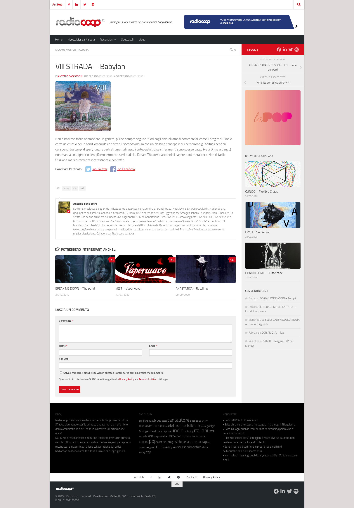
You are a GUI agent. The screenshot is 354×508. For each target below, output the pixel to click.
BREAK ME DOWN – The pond (75, 288)
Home (59, 39)
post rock (162, 441)
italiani (66, 188)
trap (148, 452)
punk (193, 441)
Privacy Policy (126, 379)
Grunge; (144, 431)
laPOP (149, 436)
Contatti (191, 477)
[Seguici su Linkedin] (284, 49)
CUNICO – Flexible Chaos (261, 191)
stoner (205, 447)
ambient (143, 420)
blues (157, 420)
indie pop (188, 431)
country (203, 420)
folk (190, 425)
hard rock (156, 431)
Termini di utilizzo (148, 379)
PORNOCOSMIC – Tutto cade (264, 273)
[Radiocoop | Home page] (80, 22)
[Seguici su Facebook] (279, 49)
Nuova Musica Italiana (81, 39)
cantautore (178, 420)
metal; (164, 436)
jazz (211, 431)
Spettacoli (127, 39)
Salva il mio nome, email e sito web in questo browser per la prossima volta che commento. (113, 372)
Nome (63, 345)
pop (153, 441)
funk (197, 426)
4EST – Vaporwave (127, 288)
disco (165, 426)
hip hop (167, 431)
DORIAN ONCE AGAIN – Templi (278, 298)
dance (157, 425)
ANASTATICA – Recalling (192, 288)
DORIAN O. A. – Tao (272, 332)
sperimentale (192, 447)
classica (194, 420)
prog (75, 188)
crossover (145, 426)
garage (211, 426)
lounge (156, 436)
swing (142, 452)
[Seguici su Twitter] (290, 49)
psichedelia (181, 442)
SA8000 (59, 424)
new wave (178, 435)
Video (142, 39)
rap (204, 441)
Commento (66, 320)
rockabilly (167, 447)
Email (153, 345)
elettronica (177, 425)
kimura (142, 436)
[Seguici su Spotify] (296, 49)
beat (151, 420)
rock (82, 188)
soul (180, 447)
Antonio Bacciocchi (70, 76)
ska (175, 447)
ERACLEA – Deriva (257, 232)
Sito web (64, 358)
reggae (149, 447)
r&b (199, 442)
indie (178, 430)
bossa (164, 421)
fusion (203, 426)
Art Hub (57, 4)
